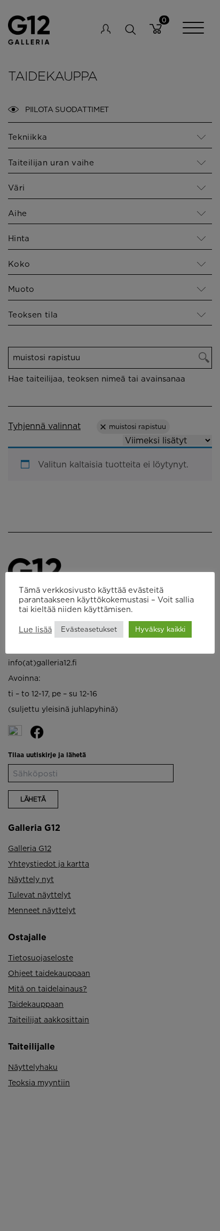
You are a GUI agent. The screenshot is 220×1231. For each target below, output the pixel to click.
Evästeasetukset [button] (89, 629)
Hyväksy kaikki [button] (160, 629)
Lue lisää (35, 629)
